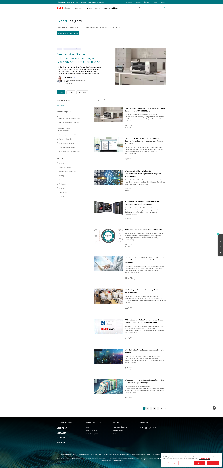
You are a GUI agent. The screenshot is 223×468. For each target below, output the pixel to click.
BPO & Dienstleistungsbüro (68, 171)
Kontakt (163, 2)
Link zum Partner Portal (67, 2)
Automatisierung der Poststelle (69, 122)
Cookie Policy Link (204, 458)
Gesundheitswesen (65, 167)
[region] (191, 460)
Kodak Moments (81, 2)
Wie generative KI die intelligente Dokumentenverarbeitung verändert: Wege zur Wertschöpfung (143, 173)
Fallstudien (82, 92)
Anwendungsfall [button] (64, 111)
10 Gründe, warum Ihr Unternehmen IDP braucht (143, 230)
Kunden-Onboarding (65, 139)
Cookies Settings (171, 463)
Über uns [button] (146, 2)
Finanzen (62, 180)
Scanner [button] (98, 8)
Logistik (61, 196)
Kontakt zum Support (120, 427)
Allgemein (62, 188)
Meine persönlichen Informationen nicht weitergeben (135, 454)
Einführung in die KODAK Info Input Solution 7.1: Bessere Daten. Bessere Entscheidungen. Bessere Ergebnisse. (144, 141)
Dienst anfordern (118, 430)
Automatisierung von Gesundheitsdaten (63, 130)
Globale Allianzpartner (92, 433)
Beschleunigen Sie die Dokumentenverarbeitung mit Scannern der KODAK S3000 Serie (78, 58)
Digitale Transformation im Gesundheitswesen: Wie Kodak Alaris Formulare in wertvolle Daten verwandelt (145, 259)
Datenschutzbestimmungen (69, 454)
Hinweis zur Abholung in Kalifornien (109, 454)
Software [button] (88, 8)
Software (61, 432)
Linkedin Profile (74, 77)
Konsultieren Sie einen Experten (68, 33)
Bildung (61, 176)
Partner (87, 427)
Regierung (62, 163)
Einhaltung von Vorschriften (68, 135)
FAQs (114, 433)
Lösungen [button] (78, 8)
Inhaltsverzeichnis (157, 454)
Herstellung (63, 192)
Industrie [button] (60, 158)
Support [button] (138, 2)
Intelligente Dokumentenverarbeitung (69, 118)
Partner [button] (155, 2)
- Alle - (61, 92)
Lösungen (62, 427)
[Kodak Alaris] (63, 8)
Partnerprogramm (91, 430)
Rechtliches (62, 184)
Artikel (71, 92)
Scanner (61, 437)
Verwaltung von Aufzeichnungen (69, 151)
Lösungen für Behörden (67, 147)
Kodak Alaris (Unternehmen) (96, 2)
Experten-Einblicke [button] (110, 8)
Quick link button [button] (218, 234)
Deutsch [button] (129, 2)
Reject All (199, 463)
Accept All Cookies (213, 463)
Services (61, 442)
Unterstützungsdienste (66, 143)
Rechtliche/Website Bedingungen (88, 454)
